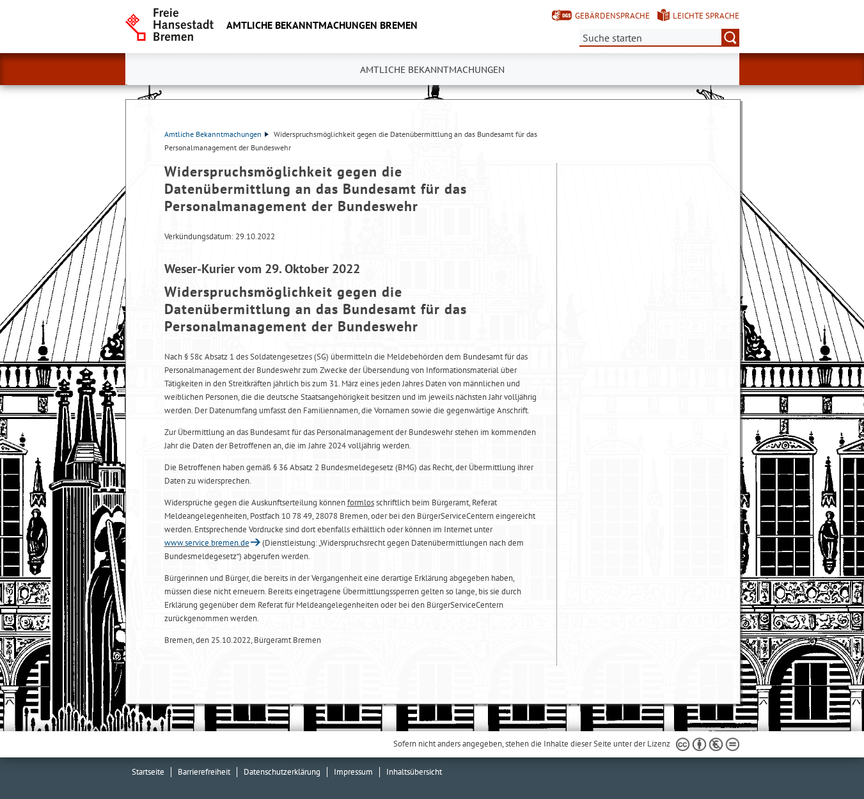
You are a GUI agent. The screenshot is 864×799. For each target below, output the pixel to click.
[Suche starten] (730, 38)
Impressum (353, 771)
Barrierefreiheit (204, 771)
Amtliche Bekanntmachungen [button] (432, 69)
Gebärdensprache (612, 15)
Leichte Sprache (706, 15)
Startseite (148, 771)
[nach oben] (824, 759)
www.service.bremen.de (206, 542)
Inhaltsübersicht (414, 771)
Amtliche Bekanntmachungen (213, 134)
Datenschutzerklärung (282, 771)
